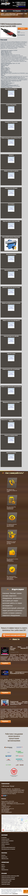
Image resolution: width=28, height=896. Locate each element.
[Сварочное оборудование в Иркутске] (5, 4)
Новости (3, 866)
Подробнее (15, 893)
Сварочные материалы (11, 452)
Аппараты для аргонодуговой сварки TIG (11, 320)
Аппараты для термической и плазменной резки (11, 386)
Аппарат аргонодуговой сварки (8, 879)
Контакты (3, 855)
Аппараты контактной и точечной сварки (11, 369)
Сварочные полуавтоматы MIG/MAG (11, 336)
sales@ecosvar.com (21, 6)
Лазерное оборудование (11, 104)
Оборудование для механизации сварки (11, 402)
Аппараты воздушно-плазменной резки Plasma (11, 138)
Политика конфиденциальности (8, 847)
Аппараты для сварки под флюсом (11, 171)
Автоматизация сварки (6, 880)
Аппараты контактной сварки (11, 188)
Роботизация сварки (5, 882)
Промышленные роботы (11, 254)
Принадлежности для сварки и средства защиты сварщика (11, 420)
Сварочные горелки (11, 353)
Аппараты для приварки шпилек (11, 435)
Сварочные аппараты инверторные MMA (11, 221)
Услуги (2, 864)
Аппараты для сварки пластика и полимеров (11, 303)
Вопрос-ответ (4, 856)
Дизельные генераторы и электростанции (11, 287)
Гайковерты (11, 155)
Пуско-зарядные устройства (11, 89)
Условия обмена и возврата (7, 840)
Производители (4, 869)
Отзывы (3, 845)
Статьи (2, 868)
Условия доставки (5, 839)
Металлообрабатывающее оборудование (11, 237)
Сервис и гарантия (5, 844)
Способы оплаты (5, 842)
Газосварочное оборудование (11, 122)
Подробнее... (5, 663)
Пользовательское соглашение (8, 849)
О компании (4, 837)
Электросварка (11, 204)
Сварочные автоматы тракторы (11, 270)
